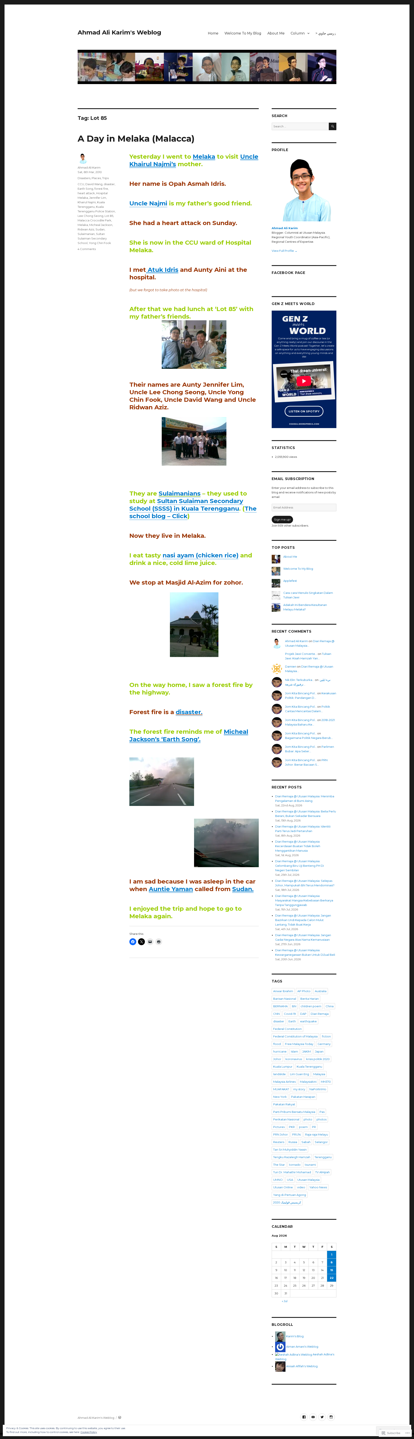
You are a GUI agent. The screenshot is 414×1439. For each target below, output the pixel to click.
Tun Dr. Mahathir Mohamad (292, 1172)
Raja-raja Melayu (316, 1134)
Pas (322, 1112)
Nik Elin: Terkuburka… (299, 680)
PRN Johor (280, 1134)
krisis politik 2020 (318, 1059)
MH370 (326, 1081)
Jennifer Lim (97, 197)
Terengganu (323, 1157)
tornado (295, 1164)
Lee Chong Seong (90, 215)
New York (280, 1096)
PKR (292, 1127)
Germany (324, 1044)
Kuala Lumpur (282, 1066)
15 (331, 1270)
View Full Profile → (284, 250)
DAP (303, 1013)
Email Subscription (293, 479)
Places (96, 178)
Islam (294, 1051)
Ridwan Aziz (86, 229)
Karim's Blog (294, 1336)
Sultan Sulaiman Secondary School (92, 238)
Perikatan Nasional (286, 1119)
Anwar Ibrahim (283, 991)
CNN (276, 1013)
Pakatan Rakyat (284, 1104)
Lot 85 (109, 215)
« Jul (284, 1301)
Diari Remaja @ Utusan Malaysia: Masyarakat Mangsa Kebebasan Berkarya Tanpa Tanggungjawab (304, 900)
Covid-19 (290, 1013)
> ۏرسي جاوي (325, 33)
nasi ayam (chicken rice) (200, 555)
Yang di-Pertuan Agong (289, 1195)
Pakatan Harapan (303, 1096)
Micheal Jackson (100, 225)
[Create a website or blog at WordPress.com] (119, 1417)
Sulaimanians (180, 493)
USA (290, 1179)
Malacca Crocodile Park (94, 220)
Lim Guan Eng (299, 1074)
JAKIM (306, 1051)
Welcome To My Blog (242, 33)
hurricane (280, 1051)
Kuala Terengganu (309, 1066)
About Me (276, 33)
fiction (326, 1036)
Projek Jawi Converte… (301, 653)
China (330, 1006)
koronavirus (293, 1059)
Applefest (290, 580)
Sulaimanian (86, 234)
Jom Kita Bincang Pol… (301, 693)
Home (213, 33)
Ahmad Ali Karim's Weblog (119, 32)
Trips (105, 178)
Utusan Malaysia (308, 1179)
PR (314, 1127)
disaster (109, 184)
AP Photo (303, 991)
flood (277, 1044)
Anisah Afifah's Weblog (301, 1366)
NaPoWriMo (317, 1089)
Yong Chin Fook (100, 243)
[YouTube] (313, 1417)
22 (332, 1277)
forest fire (101, 188)
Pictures (279, 1127)
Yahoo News (318, 1187)
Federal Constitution (287, 1029)
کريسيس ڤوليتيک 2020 (287, 1202)
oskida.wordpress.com (304, 423)
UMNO (278, 1179)
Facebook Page (288, 273)
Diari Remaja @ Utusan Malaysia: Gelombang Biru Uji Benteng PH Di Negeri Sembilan (299, 865)
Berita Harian (309, 998)
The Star (279, 1164)
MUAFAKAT (281, 1089)
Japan (319, 1051)
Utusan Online (283, 1187)
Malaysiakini (308, 1081)
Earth (292, 1021)
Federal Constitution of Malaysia (295, 1036)
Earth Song (85, 188)
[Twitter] (322, 1417)
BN (294, 1006)
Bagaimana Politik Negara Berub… (309, 738)
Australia (320, 991)
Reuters (278, 1142)
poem (303, 1127)
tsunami (310, 1164)
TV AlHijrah (322, 1172)
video (301, 1187)
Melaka (83, 225)
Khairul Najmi (87, 202)
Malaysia (319, 1074)
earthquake (308, 1021)
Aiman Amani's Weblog (301, 1346)
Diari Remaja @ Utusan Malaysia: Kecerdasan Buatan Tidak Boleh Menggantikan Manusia (297, 846)
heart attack (86, 193)
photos (321, 1119)
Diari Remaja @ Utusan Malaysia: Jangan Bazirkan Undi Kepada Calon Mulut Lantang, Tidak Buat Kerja (303, 920)
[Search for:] (300, 126)
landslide (279, 1074)
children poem (311, 1006)
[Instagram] (331, 1417)
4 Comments (87, 249)
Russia (293, 1142)
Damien (290, 666)
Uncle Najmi (148, 203)
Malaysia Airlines (284, 1081)
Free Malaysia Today (299, 1044)
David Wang (93, 184)
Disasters (84, 178)
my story (299, 1089)
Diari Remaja (320, 1013)
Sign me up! (282, 519)
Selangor (321, 1142)
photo (308, 1119)
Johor (277, 1059)
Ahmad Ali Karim (89, 167)
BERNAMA (280, 1006)
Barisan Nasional (284, 998)
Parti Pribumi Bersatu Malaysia (294, 1112)
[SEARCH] (332, 126)
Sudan (100, 229)
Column (298, 33)
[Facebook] (304, 1417)
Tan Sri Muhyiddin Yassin (290, 1149)
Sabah (305, 1142)
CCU (81, 184)
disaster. (189, 712)
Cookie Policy (88, 1432)
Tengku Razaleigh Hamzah (291, 1157)
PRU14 (296, 1134)
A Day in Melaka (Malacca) (136, 138)
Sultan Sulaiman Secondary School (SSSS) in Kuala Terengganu (186, 504)
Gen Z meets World (293, 304)
